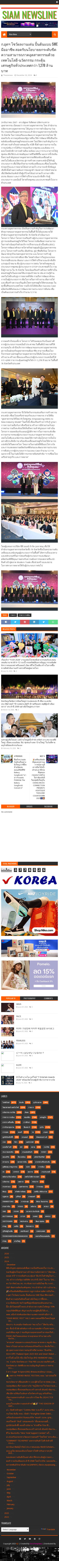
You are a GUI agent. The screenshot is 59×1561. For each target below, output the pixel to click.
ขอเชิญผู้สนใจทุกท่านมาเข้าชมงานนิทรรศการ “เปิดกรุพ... (31, 1272)
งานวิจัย (46, 1147)
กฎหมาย (5, 1197)
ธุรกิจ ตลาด (37, 1102)
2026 (6, 1253)
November (11, 1470)
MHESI (48, 1216)
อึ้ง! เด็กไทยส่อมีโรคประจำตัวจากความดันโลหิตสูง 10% (30, 1307)
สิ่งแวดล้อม (21, 1157)
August (10, 1481)
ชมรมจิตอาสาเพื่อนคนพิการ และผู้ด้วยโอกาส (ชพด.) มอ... (31, 1382)
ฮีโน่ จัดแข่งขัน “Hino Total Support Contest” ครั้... (28, 1433)
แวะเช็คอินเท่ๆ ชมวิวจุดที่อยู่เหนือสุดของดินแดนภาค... (29, 1303)
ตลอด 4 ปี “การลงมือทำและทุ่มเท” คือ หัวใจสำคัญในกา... (31, 1276)
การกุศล (5, 1132)
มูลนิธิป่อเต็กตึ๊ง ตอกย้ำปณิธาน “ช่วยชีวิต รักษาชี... (28, 1425)
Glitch (18, 1004)
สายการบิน (6, 1206)
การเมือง (41, 1167)
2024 (6, 1261)
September (12, 1477)
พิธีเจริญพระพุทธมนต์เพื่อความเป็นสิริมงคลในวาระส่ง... (30, 1268)
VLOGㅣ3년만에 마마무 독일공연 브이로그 (35, 1028)
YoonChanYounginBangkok (15, 1236)
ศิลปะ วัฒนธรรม (42, 1202)
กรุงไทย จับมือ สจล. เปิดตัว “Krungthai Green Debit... (29, 1414)
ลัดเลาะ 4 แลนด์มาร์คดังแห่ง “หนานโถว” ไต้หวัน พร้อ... (30, 1324)
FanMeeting (8, 1202)
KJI (17, 1544)
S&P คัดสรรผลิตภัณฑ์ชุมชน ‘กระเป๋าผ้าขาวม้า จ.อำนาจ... (31, 1287)
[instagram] (39, 1539)
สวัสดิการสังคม (20, 1192)
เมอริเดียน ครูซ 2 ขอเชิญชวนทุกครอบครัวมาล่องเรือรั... (30, 1332)
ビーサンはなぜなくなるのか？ (30, 1053)
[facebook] (57, 2)
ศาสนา (46, 1206)
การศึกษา (26, 1122)
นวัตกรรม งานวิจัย (9, 1112)
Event (43, 1152)
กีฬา (15, 1142)
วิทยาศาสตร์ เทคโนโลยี (11, 1107)
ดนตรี (20, 1132)
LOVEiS (16, 1172)
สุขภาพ (30, 1172)
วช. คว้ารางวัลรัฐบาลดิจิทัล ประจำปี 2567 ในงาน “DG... (31, 1280)
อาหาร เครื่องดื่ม (8, 1122)
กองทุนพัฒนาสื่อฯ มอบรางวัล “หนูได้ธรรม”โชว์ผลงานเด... (31, 1386)
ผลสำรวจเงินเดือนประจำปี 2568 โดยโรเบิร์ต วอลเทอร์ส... (31, 1461)
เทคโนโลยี (29, 1142)
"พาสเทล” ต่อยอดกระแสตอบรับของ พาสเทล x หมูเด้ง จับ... (31, 1342)
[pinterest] (34, 1539)
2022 (6, 1517)
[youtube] (29, 1539)
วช (33, 1132)
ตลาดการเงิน (22, 1162)
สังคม (26, 1112)
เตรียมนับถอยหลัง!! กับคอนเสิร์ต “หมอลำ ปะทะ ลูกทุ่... (29, 1417)
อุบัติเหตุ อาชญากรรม (10, 1167)
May (9, 1493)
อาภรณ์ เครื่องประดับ (42, 1162)
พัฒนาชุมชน (40, 1221)
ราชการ (12, 615)
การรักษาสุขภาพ (8, 1127)
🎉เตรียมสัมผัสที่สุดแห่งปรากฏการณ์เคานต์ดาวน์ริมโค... (30, 1291)
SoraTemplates (36, 1544)
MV (21, 1147)
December (11, 1265)
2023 (6, 1513)
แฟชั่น (16, 1226)
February (11, 1504)
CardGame (40, 1231)
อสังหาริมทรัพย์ (39, 1157)
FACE (18, 1016)
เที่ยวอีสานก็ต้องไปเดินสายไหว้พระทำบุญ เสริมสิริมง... (29, 1393)
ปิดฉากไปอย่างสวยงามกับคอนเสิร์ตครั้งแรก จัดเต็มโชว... (31, 1346)
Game (35, 1216)
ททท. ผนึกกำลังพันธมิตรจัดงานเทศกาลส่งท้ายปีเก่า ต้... (30, 1314)
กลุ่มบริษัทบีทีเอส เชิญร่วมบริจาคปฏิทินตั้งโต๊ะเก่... (27, 1311)
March (10, 1500)
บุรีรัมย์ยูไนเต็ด (8, 1231)
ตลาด (33, 1147)
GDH (28, 1167)
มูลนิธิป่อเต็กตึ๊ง (8, 1137)
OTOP (22, 1216)
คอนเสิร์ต (6, 1157)
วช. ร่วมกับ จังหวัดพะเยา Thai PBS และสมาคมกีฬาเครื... (31, 1362)
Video (20, 1206)
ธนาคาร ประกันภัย (32, 1211)
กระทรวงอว (7, 1187)
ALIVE (18, 1065)
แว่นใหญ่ (17, 1241)
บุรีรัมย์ (18, 1197)
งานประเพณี (46, 1172)
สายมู (4, 1226)
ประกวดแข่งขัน (8, 1152)
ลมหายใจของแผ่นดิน (43, 1236)
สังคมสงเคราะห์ (41, 1137)
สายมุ (4, 1241)
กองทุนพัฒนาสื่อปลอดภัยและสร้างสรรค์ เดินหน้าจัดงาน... (31, 1389)
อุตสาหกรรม (23, 1187)
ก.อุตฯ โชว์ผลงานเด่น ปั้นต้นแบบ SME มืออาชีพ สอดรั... (30, 1295)
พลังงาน (33, 1206)
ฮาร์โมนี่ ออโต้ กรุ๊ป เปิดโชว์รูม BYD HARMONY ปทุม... (30, 1358)
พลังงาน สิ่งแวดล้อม (9, 1177)
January (10, 1508)
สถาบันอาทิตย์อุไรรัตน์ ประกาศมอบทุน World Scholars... (30, 1447)
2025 (6, 1257)
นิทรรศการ (30, 1226)
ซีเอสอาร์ (27, 1127)
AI (3, 1172)
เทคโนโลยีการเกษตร (32, 1177)
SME (4, 1211)
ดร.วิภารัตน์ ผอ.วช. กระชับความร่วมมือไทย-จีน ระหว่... (30, 1283)
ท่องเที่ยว (27, 1117)
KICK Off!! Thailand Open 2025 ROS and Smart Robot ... (31, 1354)
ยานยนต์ (25, 1137)
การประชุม (25, 1202)
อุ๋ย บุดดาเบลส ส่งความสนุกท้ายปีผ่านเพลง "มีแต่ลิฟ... (29, 1350)
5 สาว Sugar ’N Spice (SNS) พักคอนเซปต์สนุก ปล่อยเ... (30, 1372)
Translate (51, 1529)
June (9, 1489)
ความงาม (6, 1162)
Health (35, 1182)
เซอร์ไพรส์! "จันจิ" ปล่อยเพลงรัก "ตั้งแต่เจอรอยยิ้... (28, 1421)
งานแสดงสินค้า (27, 1152)
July (8, 1485)
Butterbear (8, 1216)
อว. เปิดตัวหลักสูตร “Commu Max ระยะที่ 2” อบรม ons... (30, 1410)
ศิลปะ (4, 1192)
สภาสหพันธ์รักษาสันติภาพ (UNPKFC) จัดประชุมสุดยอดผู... (31, 1465)
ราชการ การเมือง (24, 615)
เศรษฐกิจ (43, 1117)
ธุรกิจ (42, 1127)
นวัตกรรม (6, 1182)
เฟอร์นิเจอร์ (24, 1231)
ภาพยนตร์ (31, 1197)
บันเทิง (21, 1102)
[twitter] (24, 1539)
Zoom (16, 1211)
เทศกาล (20, 1182)
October (10, 1473)
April (9, 1497)
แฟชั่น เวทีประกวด (40, 1192)
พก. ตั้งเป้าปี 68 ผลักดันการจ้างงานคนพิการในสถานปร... (31, 1328)
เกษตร (45, 1132)
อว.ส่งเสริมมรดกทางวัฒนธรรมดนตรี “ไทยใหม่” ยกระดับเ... (32, 1437)
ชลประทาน (24, 1221)
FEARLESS (20, 1040)
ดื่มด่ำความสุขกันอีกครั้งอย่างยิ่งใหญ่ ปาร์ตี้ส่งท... (27, 1299)
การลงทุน (40, 1187)
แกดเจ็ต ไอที (7, 1147)
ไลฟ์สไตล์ (6, 1102)
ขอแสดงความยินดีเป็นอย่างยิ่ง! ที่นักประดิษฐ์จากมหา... (30, 1457)
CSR (4, 1142)
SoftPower (7, 1221)
